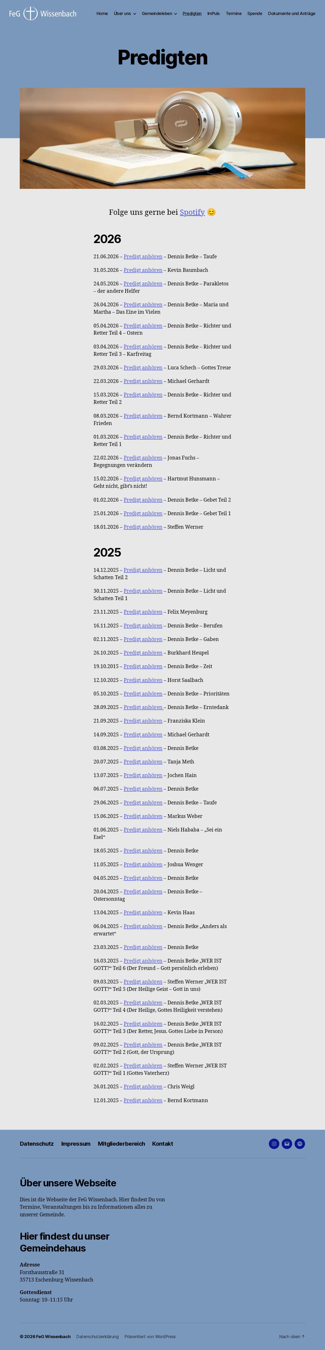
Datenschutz (37, 1143)
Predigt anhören (143, 257)
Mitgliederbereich (121, 1143)
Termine (234, 13)
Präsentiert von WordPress (150, 1336)
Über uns (122, 13)
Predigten (192, 13)
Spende (254, 13)
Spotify (192, 212)
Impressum (76, 1143)
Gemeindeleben (157, 13)
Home (102, 13)
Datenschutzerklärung (97, 1336)
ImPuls (213, 13)
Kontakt (162, 1143)
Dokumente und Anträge (291, 13)
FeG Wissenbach (53, 1336)
